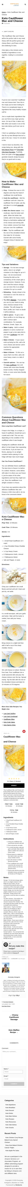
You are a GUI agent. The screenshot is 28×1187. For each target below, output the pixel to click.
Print (14, 785)
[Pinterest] (18, 995)
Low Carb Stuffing (9, 713)
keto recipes (20, 154)
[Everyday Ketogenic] (14, 4)
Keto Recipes (10, 1119)
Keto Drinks (9, 1113)
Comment (5, 1048)
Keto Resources (11, 1122)
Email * (6, 1076)
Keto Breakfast (10, 1107)
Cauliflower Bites (9, 719)
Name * (6, 1069)
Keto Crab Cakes (9, 722)
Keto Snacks (10, 1127)
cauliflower (13, 334)
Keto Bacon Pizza (8, 149)
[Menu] (2, 5)
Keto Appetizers (11, 1104)
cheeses (13, 300)
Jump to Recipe (8, 31)
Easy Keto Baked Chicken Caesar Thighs (13, 1146)
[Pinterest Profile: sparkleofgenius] (10, 943)
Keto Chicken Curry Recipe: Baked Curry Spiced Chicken (14, 1140)
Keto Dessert (10, 1110)
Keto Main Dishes (6, 1006)
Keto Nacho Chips (10, 725)
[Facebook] (10, 995)
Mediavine (18, 1185)
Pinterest (15, 953)
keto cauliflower (11, 365)
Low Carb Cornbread (10, 716)
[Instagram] (14, 995)
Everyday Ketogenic (8, 1002)
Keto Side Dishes (11, 1125)
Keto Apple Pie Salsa (12, 1150)
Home (4, 12)
